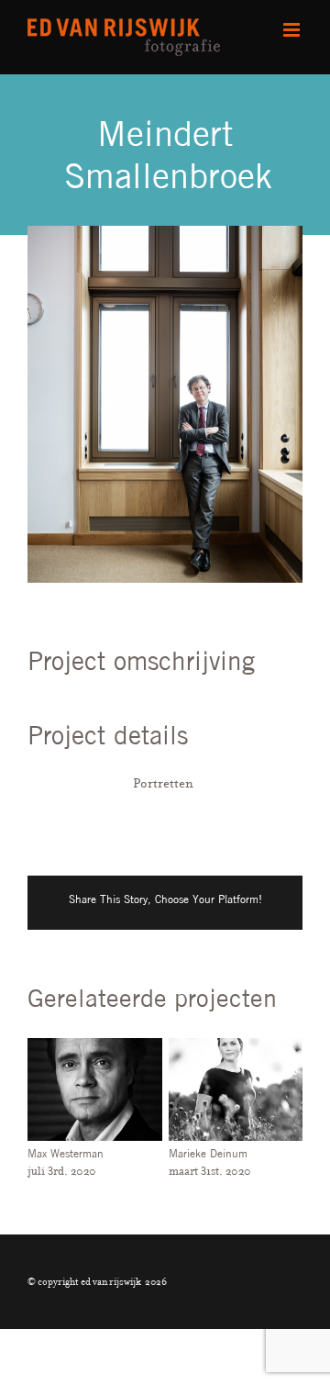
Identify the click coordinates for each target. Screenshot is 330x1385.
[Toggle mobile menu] (292, 29)
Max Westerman (66, 1153)
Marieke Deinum (208, 1153)
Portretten (163, 783)
